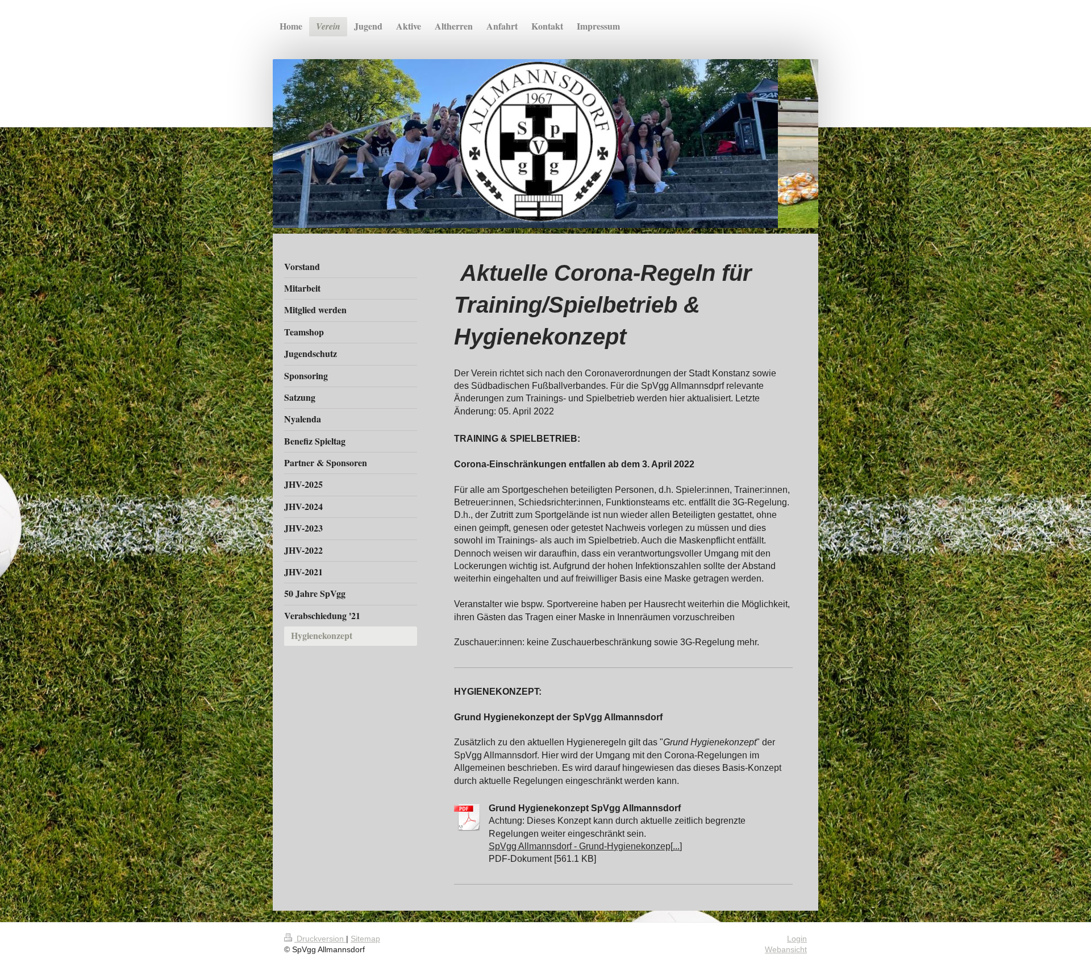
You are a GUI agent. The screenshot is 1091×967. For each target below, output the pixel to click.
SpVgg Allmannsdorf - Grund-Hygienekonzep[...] (585, 846)
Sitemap (365, 938)
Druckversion (320, 938)
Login (797, 938)
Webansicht (786, 949)
